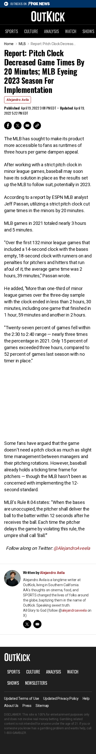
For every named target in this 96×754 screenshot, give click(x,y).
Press (27, 706)
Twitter (18, 125)
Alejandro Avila (17, 100)
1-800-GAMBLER (15, 733)
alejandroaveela (74, 610)
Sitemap (42, 706)
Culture (31, 31)
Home (9, 44)
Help (86, 698)
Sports (11, 31)
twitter (27, 624)
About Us (11, 706)
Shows (13, 683)
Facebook (8, 125)
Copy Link (37, 125)
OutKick (48, 16)
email (37, 624)
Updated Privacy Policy (61, 698)
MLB (22, 44)
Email (27, 125)
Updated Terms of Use (21, 698)
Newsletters (36, 683)
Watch (70, 31)
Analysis (51, 31)
